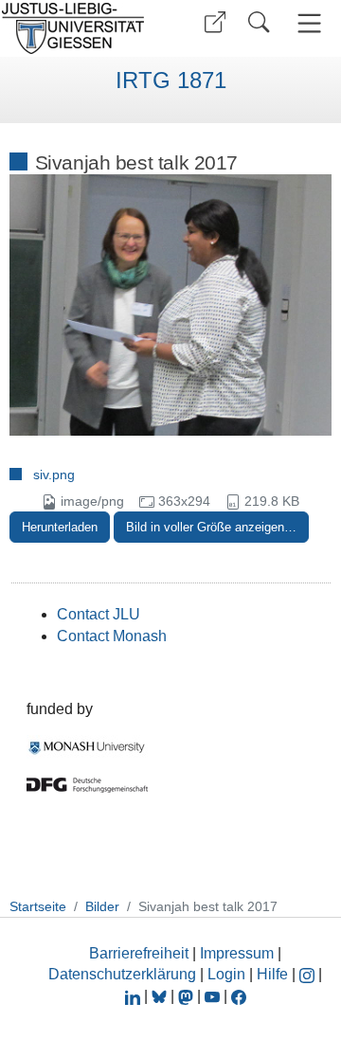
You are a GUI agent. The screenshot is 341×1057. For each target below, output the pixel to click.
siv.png (54, 474)
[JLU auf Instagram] (308, 974)
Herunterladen (60, 527)
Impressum (237, 953)
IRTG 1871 (171, 80)
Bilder (102, 906)
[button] (215, 22)
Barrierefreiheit (138, 953)
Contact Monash (112, 636)
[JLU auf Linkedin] (134, 996)
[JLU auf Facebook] (238, 996)
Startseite (37, 906)
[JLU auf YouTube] (212, 996)
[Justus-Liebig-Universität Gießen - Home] (78, 28)
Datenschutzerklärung (122, 974)
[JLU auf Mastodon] (187, 996)
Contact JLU (98, 614)
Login (228, 974)
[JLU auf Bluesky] (161, 996)
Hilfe (272, 974)
